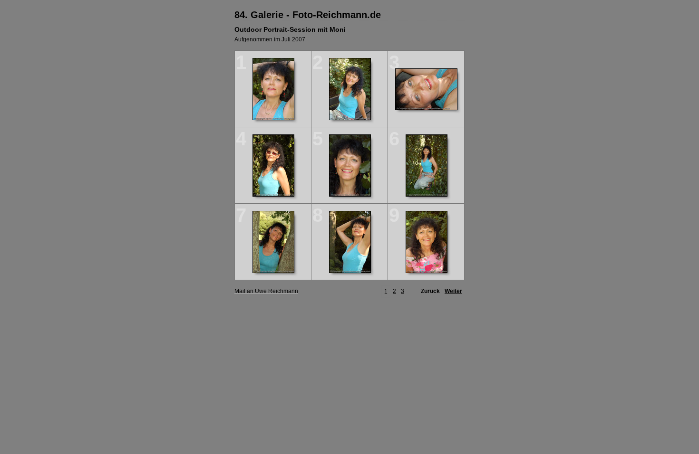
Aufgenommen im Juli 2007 (269, 39)
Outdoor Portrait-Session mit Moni (290, 29)
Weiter (453, 291)
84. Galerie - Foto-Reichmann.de (307, 14)
